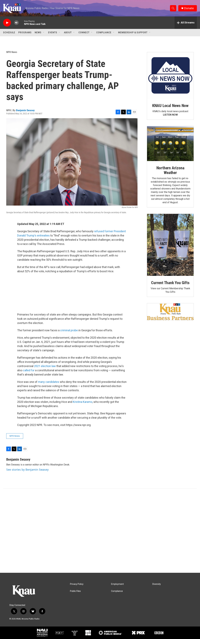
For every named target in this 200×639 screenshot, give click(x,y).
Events (52, 32)
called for (29, 370)
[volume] (16, 22)
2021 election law (45, 366)
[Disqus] (100, 531)
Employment (117, 584)
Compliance (103, 32)
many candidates (48, 381)
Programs (25, 32)
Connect (84, 32)
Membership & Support (133, 32)
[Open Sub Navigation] (43, 32)
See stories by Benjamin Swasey (27, 469)
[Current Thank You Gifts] (170, 245)
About (68, 32)
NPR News (11, 52)
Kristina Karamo (82, 401)
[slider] (21, 22)
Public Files (75, 591)
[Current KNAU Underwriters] (170, 311)
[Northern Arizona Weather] (170, 143)
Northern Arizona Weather (170, 170)
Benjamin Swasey (25, 110)
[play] (7, 23)
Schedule (9, 32)
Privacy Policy (76, 584)
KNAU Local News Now (170, 105)
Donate (189, 8)
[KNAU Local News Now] (170, 75)
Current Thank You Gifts (170, 282)
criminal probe (69, 330)
